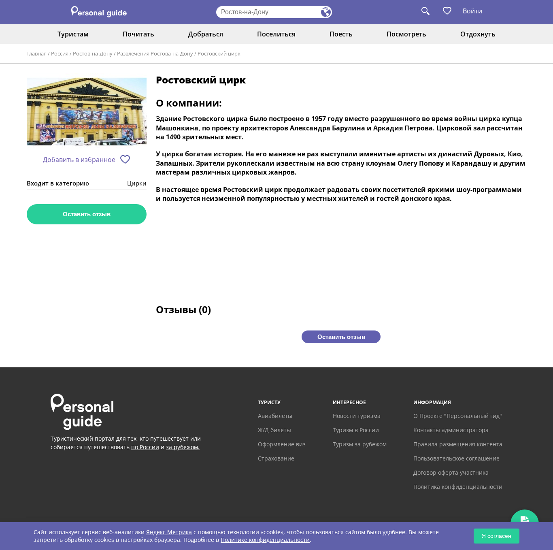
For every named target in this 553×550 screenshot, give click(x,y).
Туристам (73, 34)
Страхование (276, 458)
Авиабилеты (275, 416)
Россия (59, 53)
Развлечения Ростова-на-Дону (155, 53)
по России (145, 447)
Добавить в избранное (79, 159)
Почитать (138, 34)
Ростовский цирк (219, 53)
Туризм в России (356, 430)
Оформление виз (282, 444)
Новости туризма (357, 416)
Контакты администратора (451, 430)
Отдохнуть (478, 34)
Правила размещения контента (457, 444)
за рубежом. (183, 447)
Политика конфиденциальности (457, 486)
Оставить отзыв (87, 214)
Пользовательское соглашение (456, 458)
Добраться (205, 34)
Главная (36, 53)
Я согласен (496, 536)
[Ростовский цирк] (87, 112)
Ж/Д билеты (274, 430)
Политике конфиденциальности (265, 540)
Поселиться (276, 34)
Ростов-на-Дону (93, 53)
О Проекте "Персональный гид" (457, 416)
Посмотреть (406, 34)
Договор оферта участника (451, 472)
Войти (472, 10)
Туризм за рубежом (360, 444)
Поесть (341, 34)
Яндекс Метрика (169, 532)
